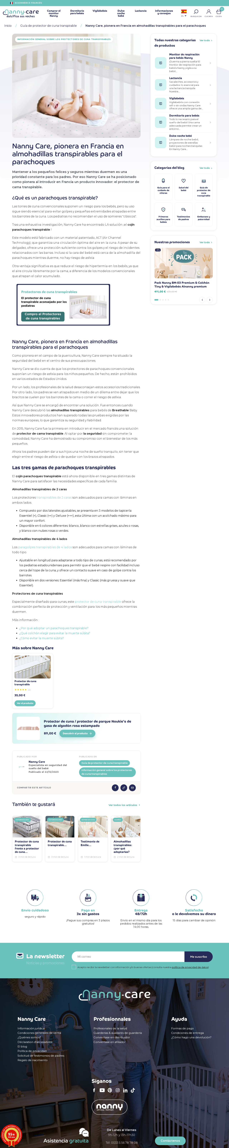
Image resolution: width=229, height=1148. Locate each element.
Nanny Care (37, 762)
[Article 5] (168, 300)
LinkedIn (126, 1092)
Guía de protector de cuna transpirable (104, 763)
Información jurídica (31, 1028)
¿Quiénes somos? (29, 1037)
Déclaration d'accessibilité (35, 1042)
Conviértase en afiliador (109, 1042)
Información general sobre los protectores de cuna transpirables (106, 772)
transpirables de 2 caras (54, 497)
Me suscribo (198, 957)
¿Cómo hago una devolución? (191, 1037)
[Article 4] (165, 300)
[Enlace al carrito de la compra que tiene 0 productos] (219, 11)
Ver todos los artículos (123, 805)
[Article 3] (163, 300)
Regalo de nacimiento (33, 1060)
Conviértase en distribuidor (112, 1037)
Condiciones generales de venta (39, 1033)
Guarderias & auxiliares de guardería (118, 1033)
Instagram (118, 1092)
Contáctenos (170, 1140)
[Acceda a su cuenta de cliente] (209, 11)
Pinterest (110, 1092)
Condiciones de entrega (187, 1033)
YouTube (103, 1092)
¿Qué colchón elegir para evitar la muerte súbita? (54, 633)
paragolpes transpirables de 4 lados (45, 547)
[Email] (132, 787)
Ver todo (205, 40)
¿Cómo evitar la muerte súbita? (41, 638)
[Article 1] (156, 300)
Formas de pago (182, 1028)
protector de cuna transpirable (98, 601)
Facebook (95, 1092)
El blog (22, 1046)
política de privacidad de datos (190, 967)
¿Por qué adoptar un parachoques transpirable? (53, 628)
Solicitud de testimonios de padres (41, 1055)
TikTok (133, 1092)
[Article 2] (160, 300)
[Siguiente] (210, 300)
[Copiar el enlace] (123, 787)
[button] (196, 11)
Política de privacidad (32, 1051)
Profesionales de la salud (110, 1028)
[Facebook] (115, 787)
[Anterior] (202, 300)
